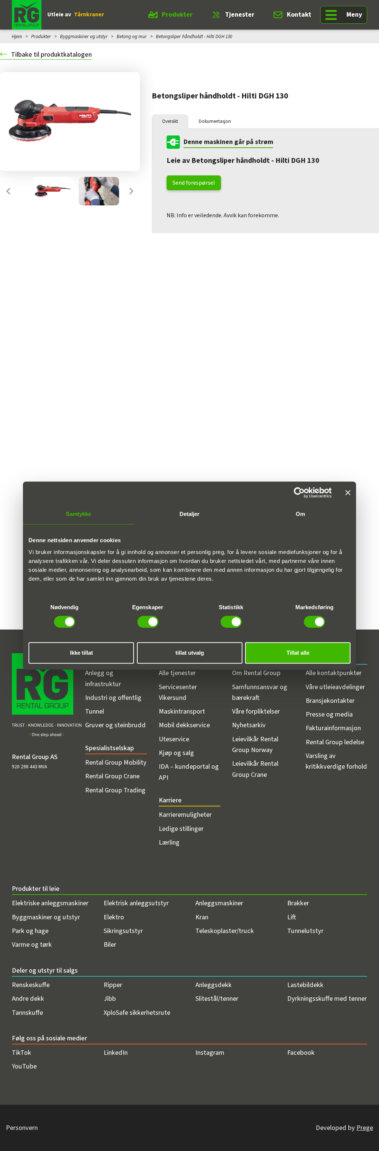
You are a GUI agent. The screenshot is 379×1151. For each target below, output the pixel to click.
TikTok (21, 1052)
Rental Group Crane (112, 776)
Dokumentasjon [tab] (215, 121)
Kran (201, 917)
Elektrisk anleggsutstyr (136, 903)
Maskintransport (182, 711)
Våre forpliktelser (256, 711)
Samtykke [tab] (78, 514)
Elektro (114, 917)
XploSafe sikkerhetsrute (137, 1012)
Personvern (22, 1127)
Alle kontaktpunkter (334, 673)
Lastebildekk (305, 985)
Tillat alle (297, 653)
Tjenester (239, 14)
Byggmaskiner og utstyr (84, 36)
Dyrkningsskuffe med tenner (327, 998)
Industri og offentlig (113, 697)
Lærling (169, 842)
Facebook (301, 1052)
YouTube (24, 1066)
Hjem (17, 36)
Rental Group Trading (115, 790)
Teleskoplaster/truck (224, 931)
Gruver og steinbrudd (115, 725)
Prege (364, 1127)
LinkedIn (116, 1052)
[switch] (147, 622)
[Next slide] (131, 191)
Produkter (177, 14)
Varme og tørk (32, 944)
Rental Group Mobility (116, 762)
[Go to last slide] (9, 191)
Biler (110, 944)
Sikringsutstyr (123, 931)
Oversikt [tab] (170, 121)
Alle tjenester (177, 673)
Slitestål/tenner (216, 998)
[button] (53, 191)
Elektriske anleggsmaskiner (50, 903)
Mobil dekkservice (184, 725)
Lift (291, 917)
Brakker (298, 903)
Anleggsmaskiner (219, 903)
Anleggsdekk (213, 985)
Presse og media (329, 714)
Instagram (209, 1052)
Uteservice (174, 739)
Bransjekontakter (330, 700)
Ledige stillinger (181, 828)
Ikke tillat (81, 653)
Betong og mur (132, 36)
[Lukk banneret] (348, 492)
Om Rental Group (256, 673)
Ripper (113, 985)
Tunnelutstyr (305, 931)
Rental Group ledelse (335, 742)
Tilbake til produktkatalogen (51, 54)
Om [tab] (300, 514)
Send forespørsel (193, 183)
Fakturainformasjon (333, 728)
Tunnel (94, 711)
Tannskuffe (27, 1012)
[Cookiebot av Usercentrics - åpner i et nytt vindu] (299, 492)
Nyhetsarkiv (249, 725)
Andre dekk (28, 998)
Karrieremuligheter (185, 814)
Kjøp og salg (176, 753)
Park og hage (30, 931)
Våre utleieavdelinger (335, 687)
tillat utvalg (189, 653)
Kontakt (299, 14)
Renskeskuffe (31, 985)
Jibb (110, 998)
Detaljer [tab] (190, 514)
